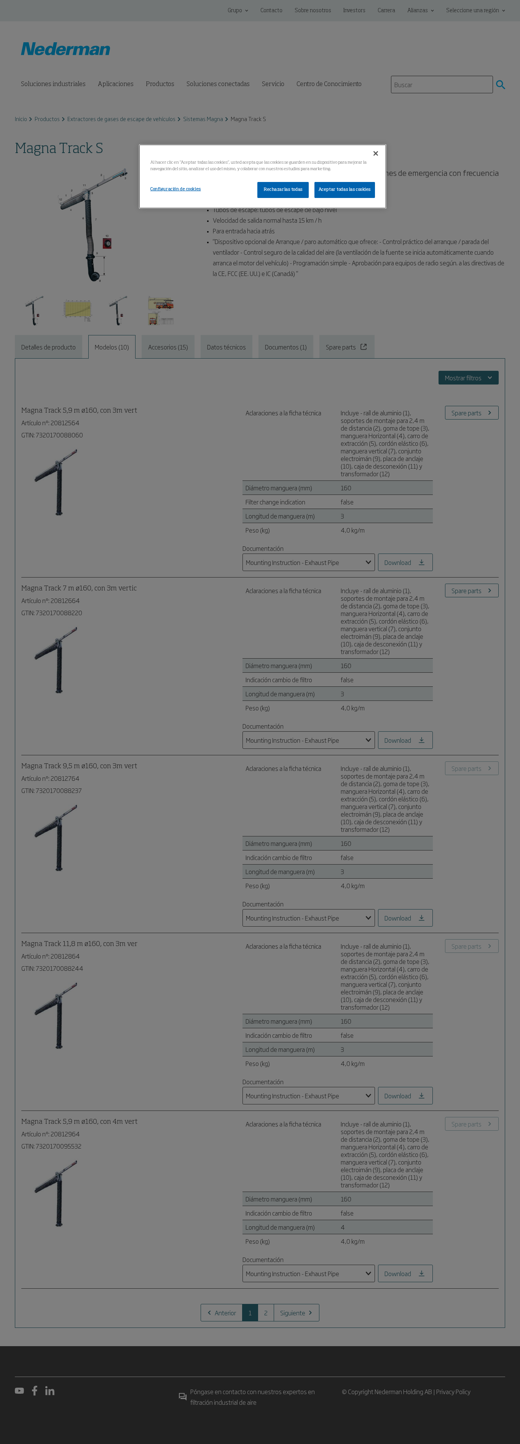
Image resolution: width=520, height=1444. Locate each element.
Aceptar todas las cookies (345, 189)
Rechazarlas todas (283, 189)
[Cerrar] (375, 153)
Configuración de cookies (175, 189)
